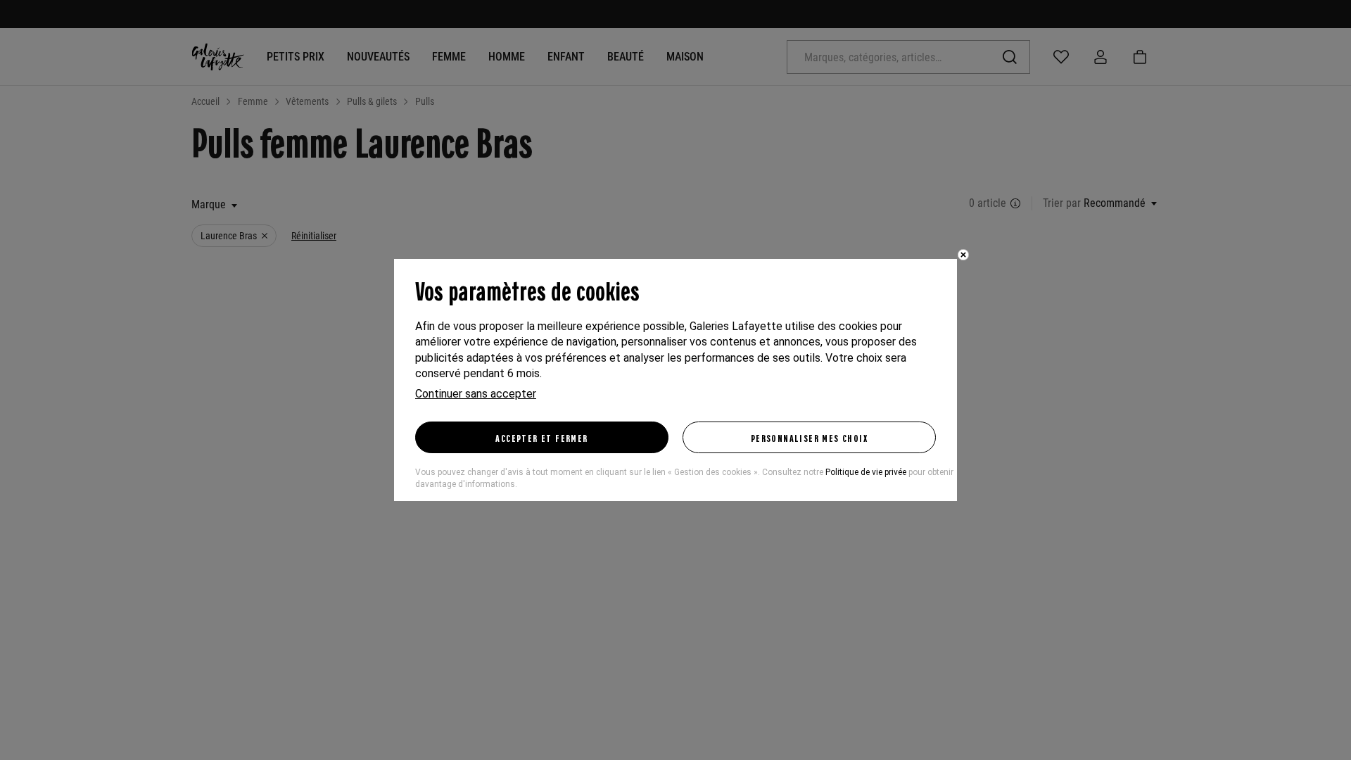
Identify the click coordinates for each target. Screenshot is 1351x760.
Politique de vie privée (865, 472)
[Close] (963, 254)
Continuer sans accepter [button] (475, 393)
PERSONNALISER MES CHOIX (809, 437)
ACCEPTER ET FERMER (541, 437)
